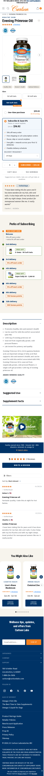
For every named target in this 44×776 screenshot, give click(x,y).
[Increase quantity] (14, 165)
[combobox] (11, 481)
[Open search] (8, 8)
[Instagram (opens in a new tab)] (4, 691)
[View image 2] (14, 79)
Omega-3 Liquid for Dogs (12, 708)
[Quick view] (18, 577)
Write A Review (22, 465)
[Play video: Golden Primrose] (22, 427)
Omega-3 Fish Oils (9, 701)
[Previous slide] (2, 585)
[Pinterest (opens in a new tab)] (25, 691)
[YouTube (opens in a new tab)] (31, 691)
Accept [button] (34, 774)
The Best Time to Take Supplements (17, 704)
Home (4, 14)
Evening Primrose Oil (18, 14)
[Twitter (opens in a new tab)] (18, 691)
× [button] (42, 771)
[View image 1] (5, 79)
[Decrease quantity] (4, 165)
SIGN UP (34, 642)
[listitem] (5, 30)
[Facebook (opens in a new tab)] (11, 691)
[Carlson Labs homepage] (20, 8)
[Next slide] (41, 585)
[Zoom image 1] (22, 55)
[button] (4, 55)
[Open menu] (3, 8)
